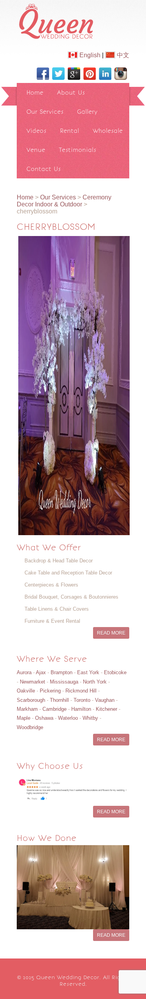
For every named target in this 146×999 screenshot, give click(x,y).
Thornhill (59, 700)
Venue (35, 149)
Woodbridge (30, 727)
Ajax (41, 672)
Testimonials (77, 149)
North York (95, 682)
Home (34, 92)
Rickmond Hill (81, 691)
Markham (27, 709)
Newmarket (32, 682)
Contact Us (43, 169)
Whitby (90, 718)
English (89, 55)
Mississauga (64, 682)
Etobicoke (115, 672)
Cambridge (54, 709)
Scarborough (31, 700)
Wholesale (108, 130)
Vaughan (104, 700)
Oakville (26, 691)
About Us (71, 92)
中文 (122, 55)
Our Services (44, 111)
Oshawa (44, 718)
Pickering (50, 691)
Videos (36, 130)
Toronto (82, 700)
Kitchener (106, 709)
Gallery (87, 111)
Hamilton (81, 709)
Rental (69, 130)
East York (88, 672)
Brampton (61, 672)
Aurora (24, 672)
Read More (111, 633)
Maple (23, 718)
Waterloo (68, 718)
